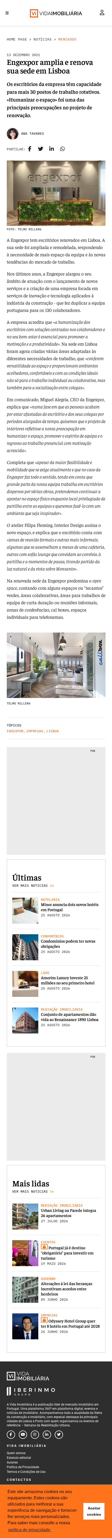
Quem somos (16, 1453)
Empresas (35, 731)
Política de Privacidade (23, 1467)
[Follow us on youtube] (23, 1434)
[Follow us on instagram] (35, 1434)
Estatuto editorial (19, 1458)
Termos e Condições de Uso (26, 1472)
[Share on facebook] (30, 149)
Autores (12, 1462)
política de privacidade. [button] (29, 1530)
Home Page (17, 39)
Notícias (43, 39)
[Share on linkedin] (51, 149)
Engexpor (15, 731)
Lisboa (52, 731)
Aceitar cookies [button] (94, 1511)
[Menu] (7, 13)
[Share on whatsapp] (62, 149)
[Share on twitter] (40, 149)
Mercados (67, 39)
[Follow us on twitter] (59, 1434)
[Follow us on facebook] (11, 1434)
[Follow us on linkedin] (47, 1434)
